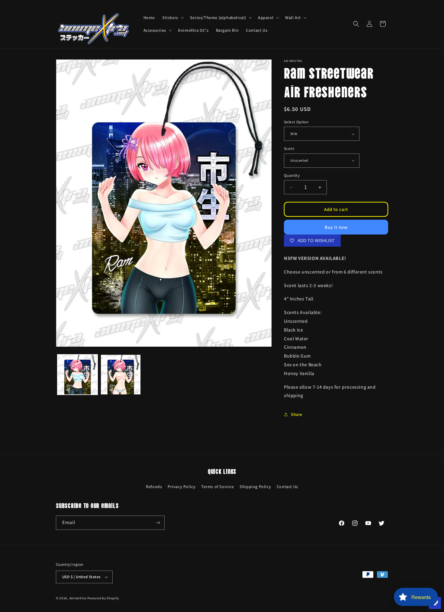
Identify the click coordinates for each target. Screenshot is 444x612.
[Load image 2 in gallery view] (121, 375)
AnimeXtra (77, 598)
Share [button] (296, 414)
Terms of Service (217, 486)
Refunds (154, 486)
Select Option (296, 122)
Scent (289, 148)
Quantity (292, 175)
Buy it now (336, 227)
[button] (172, 17)
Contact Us (287, 486)
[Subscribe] (157, 523)
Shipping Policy (255, 486)
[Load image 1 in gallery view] (77, 375)
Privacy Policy (181, 486)
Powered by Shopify (103, 598)
